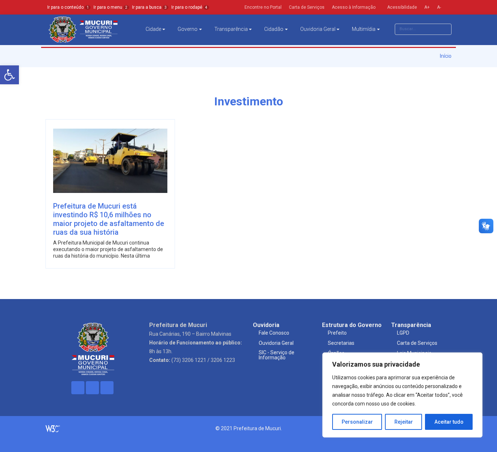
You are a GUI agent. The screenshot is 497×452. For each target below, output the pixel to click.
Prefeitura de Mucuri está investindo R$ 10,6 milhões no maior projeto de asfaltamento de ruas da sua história (108, 219)
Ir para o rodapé (189, 7)
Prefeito (337, 332)
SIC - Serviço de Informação (276, 355)
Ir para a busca (149, 7)
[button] (9, 74)
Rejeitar (403, 422)
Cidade (153, 29)
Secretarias (341, 343)
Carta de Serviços (417, 343)
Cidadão (273, 29)
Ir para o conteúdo (68, 7)
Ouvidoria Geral (317, 29)
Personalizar (357, 422)
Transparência (231, 29)
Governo (188, 29)
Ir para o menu (110, 7)
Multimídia (363, 29)
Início (445, 56)
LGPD (403, 332)
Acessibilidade (401, 7)
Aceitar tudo (449, 422)
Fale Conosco (274, 332)
